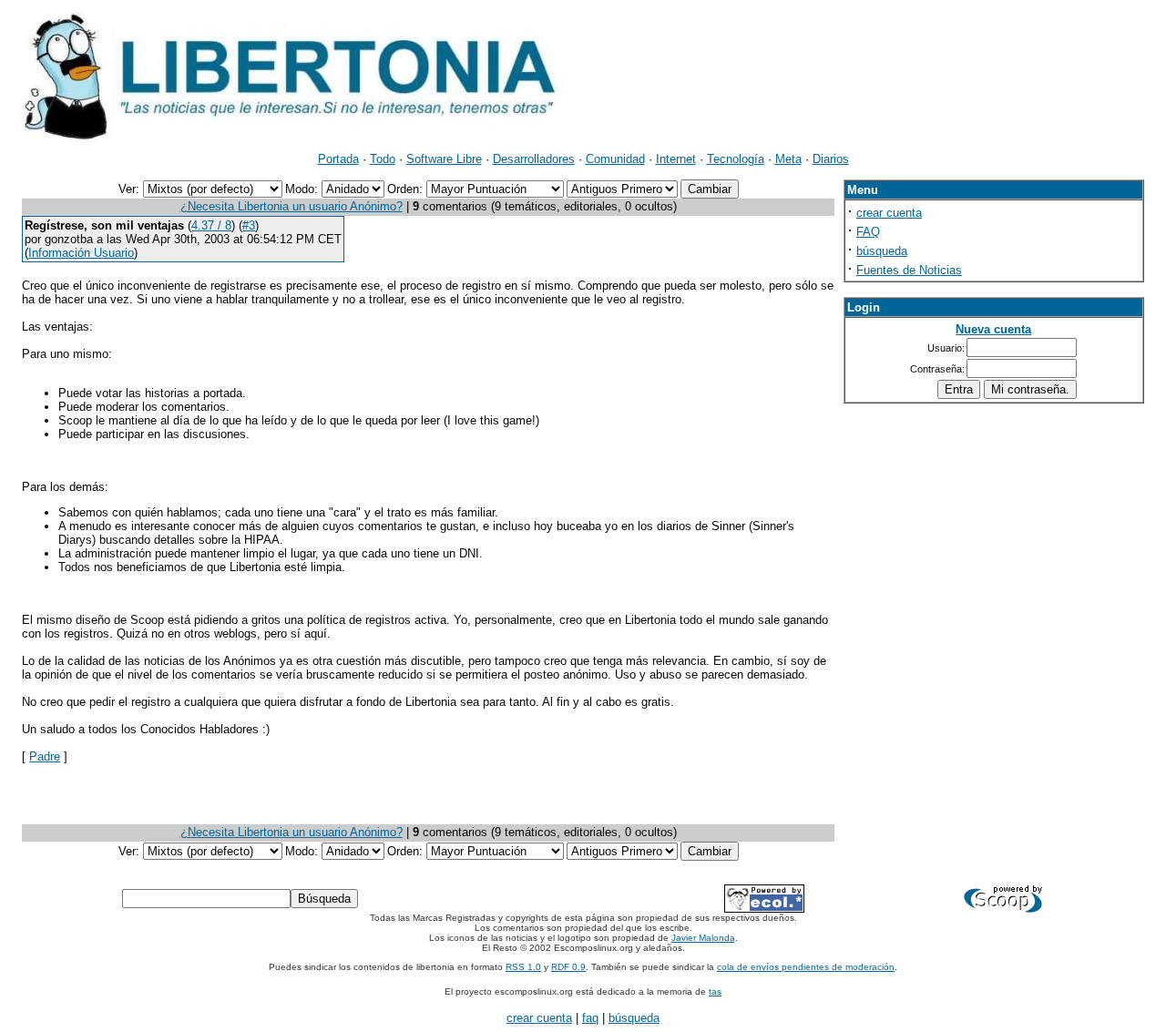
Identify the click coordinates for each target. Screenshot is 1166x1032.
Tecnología (735, 159)
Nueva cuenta (993, 329)
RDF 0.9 (568, 967)
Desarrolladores (534, 159)
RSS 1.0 (523, 967)
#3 (248, 225)
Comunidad (615, 159)
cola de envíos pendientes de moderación (806, 967)
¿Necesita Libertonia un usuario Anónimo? (291, 206)
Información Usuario (81, 253)
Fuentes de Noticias (909, 270)
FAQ (868, 232)
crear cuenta (889, 213)
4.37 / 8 (211, 225)
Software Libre (444, 159)
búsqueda (881, 251)
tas (715, 991)
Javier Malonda (703, 938)
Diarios (831, 159)
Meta (788, 159)
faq (590, 1018)
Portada (338, 159)
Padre (44, 756)
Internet (676, 159)
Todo (382, 159)
